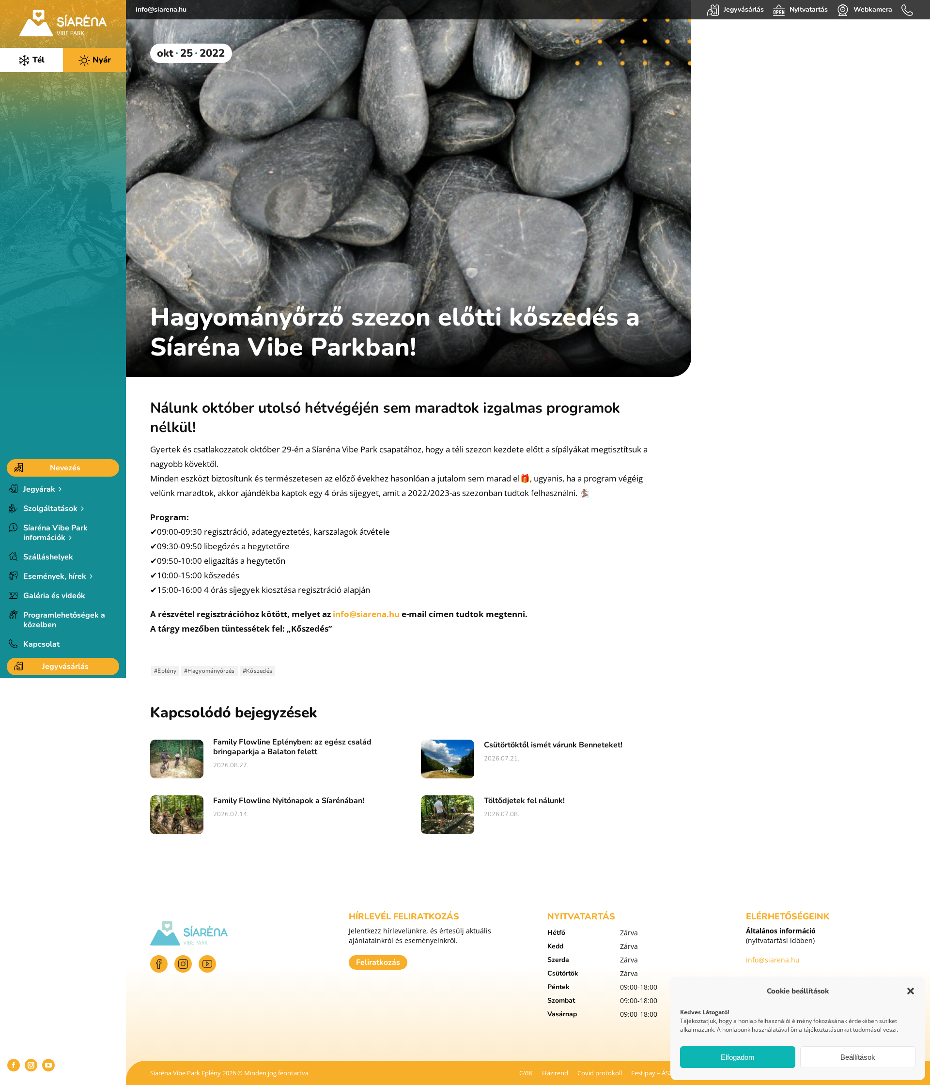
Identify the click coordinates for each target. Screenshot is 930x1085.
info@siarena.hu (161, 9)
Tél (37, 59)
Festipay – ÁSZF (653, 1073)
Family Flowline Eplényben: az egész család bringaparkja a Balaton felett (292, 747)
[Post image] (176, 759)
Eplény (166, 671)
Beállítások (857, 1057)
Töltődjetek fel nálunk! (524, 801)
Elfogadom (738, 1057)
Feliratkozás (378, 962)
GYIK (526, 1073)
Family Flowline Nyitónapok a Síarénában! (288, 801)
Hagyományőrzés (210, 671)
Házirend (555, 1073)
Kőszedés (259, 671)
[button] (910, 991)
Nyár (100, 59)
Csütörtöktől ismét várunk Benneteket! (553, 745)
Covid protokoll (599, 1073)
